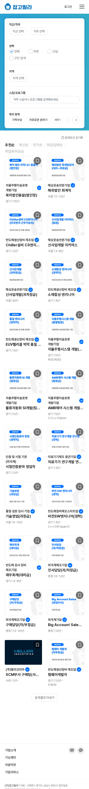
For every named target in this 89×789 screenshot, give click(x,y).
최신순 (24, 145)
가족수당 (17, 120)
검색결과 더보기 (45, 697)
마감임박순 (55, 145)
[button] (76, 120)
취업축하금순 (14, 151)
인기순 (37, 145)
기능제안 (10, 757)
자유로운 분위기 (38, 120)
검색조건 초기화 (72, 137)
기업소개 (10, 750)
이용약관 (10, 765)
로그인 (68, 6)
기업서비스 (12, 772)
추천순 (10, 145)
